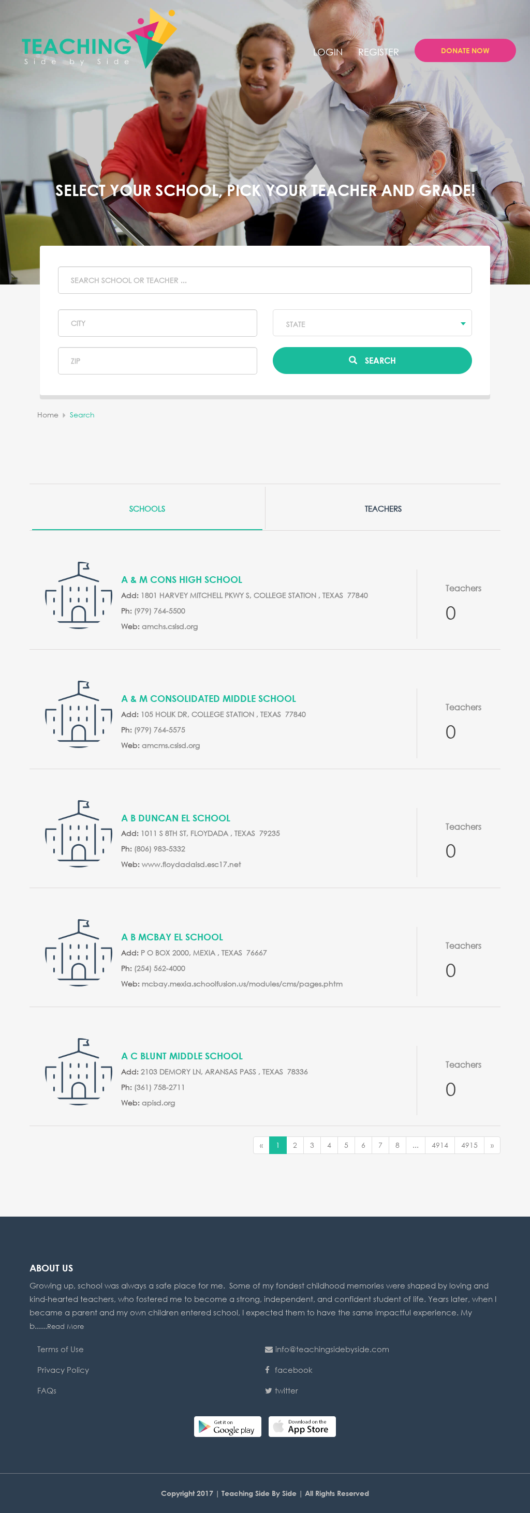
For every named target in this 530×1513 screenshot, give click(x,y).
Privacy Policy (63, 1370)
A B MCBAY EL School (172, 936)
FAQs (46, 1390)
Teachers (383, 508)
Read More (65, 1326)
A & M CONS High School (181, 579)
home (47, 415)
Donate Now (465, 50)
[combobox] (372, 322)
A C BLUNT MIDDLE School (182, 1055)
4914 (440, 1145)
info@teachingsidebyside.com (332, 1349)
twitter (286, 1390)
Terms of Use (60, 1349)
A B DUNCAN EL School (175, 817)
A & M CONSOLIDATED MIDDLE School (208, 698)
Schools (147, 508)
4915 (469, 1145)
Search (380, 360)
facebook (294, 1370)
